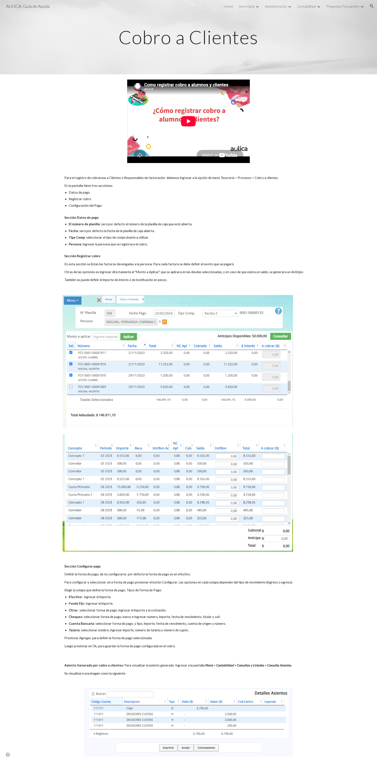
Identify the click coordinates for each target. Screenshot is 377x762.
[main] (188, 37)
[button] (372, 6)
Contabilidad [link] (306, 6)
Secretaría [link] (247, 6)
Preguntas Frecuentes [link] (342, 6)
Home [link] (228, 6)
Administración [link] (276, 6)
